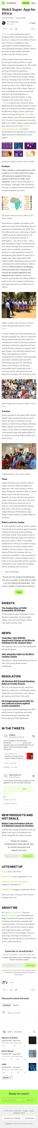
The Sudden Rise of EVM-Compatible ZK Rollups (14, 609)
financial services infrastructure (16, 127)
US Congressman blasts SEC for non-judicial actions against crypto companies (18, 703)
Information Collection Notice (23, 972)
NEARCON (6, 876)
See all (6, 1077)
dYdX (4, 1064)
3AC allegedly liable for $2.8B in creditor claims (18, 655)
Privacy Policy (19, 974)
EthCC (4, 871)
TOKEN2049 (7, 889)
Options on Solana (10, 1038)
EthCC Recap (7, 1051)
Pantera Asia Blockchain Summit (15, 881)
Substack (8, 1123)
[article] (19, 1041)
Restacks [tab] (16, 1005)
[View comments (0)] (11, 29)
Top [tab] (4, 1032)
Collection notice (19, 1113)
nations (28, 114)
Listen (33, 23)
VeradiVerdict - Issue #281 (11, 1067)
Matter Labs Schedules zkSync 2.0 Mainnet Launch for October (18, 824)
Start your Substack (13, 1118)
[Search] (34, 1032)
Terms (31, 1111)
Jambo (4, 34)
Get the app (29, 1118)
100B (5, 120)
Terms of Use (29, 970)
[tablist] (11, 1005)
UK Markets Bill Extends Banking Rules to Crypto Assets (18, 682)
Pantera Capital (10, 915)
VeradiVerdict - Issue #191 (11, 1040)
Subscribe (25, 3)
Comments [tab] (6, 1005)
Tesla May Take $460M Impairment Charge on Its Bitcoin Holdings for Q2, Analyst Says (18, 640)
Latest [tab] (9, 1032)
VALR (4, 103)
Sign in (33, 3)
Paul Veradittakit (13, 22)
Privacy (25, 1111)
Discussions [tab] (18, 1032)
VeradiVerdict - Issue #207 (11, 1054)
